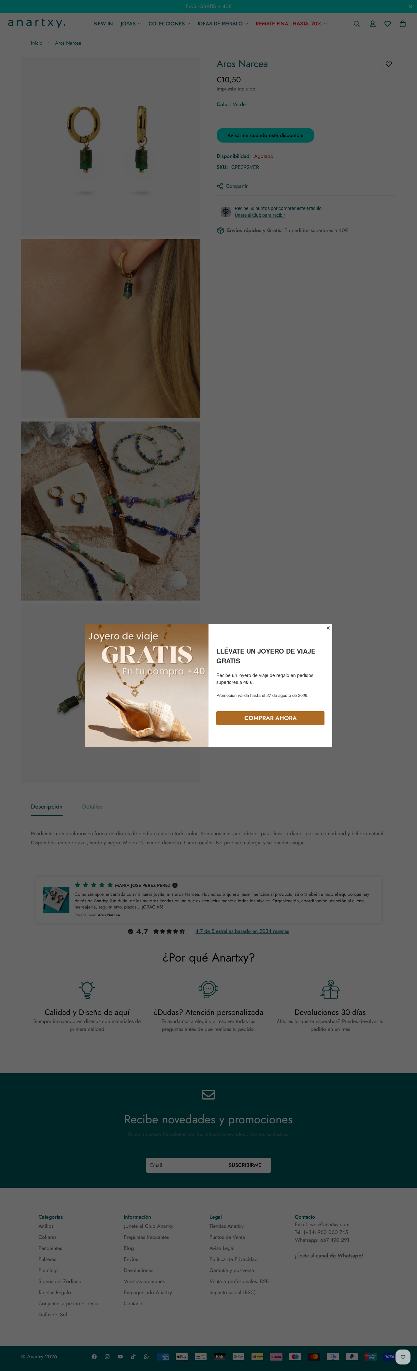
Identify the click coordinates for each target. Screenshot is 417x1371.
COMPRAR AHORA (270, 718)
